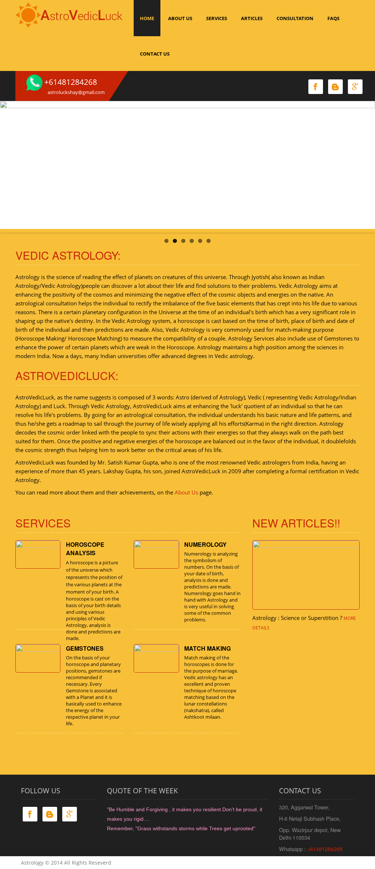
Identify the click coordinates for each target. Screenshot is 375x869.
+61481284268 (324, 849)
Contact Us (155, 53)
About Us (186, 492)
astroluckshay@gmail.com (76, 92)
